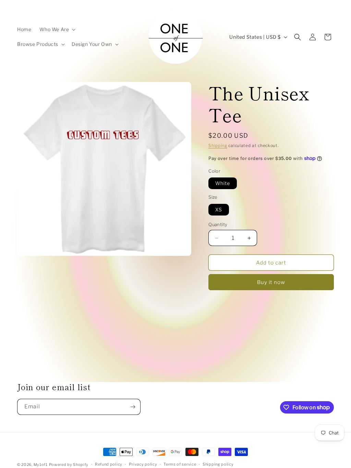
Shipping (217, 145)
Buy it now (271, 282)
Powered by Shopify (69, 464)
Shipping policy (218, 464)
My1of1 (41, 464)
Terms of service (180, 464)
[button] (56, 29)
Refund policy (108, 464)
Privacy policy (143, 464)
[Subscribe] (132, 407)
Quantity (217, 224)
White (222, 183)
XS (218, 209)
